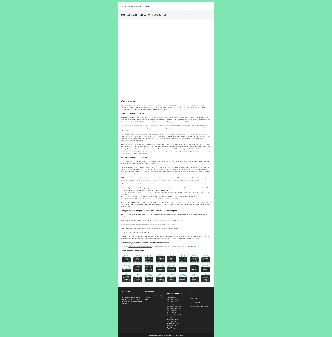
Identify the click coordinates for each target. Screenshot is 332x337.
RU (154, 297)
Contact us (193, 291)
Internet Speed (184, 202)
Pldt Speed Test (171, 326)
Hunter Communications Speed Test (201, 14)
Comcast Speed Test (173, 304)
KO (146, 297)
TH (160, 297)
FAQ (191, 295)
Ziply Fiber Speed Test (173, 328)
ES (151, 295)
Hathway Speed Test (173, 323)
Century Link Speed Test (174, 317)
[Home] (190, 14)
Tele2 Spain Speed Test (174, 315)
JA (161, 295)
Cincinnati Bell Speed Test (174, 308)
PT (151, 297)
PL (149, 297)
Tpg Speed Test (171, 321)
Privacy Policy (193, 298)
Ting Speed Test (172, 297)
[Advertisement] (166, 28)
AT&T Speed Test (172, 302)
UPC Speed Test (171, 312)
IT (156, 295)
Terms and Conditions (196, 302)
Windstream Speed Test (174, 306)
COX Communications (173, 319)
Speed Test (176, 202)
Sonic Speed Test (172, 310)
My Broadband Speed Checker (135, 6)
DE (148, 295)
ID (159, 295)
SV (157, 297)
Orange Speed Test (172, 299)
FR (154, 295)
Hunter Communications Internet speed (140, 247)
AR (145, 295)
